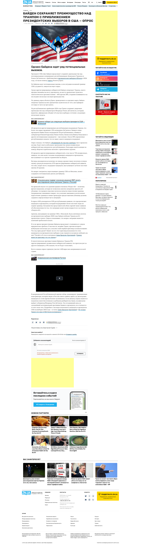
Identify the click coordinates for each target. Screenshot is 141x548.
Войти (100, 2)
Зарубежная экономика (52, 518)
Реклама (47, 500)
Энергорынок (25, 523)
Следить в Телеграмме (46, 404)
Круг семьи (97, 521)
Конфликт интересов (51, 521)
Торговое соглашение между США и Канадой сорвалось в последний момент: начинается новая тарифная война (103, 152)
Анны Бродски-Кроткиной (65, 235)
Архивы (47, 495)
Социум (97, 516)
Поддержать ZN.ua (112, 2)
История (97, 518)
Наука (72, 516)
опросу (50, 80)
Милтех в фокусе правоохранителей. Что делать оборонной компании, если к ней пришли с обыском (103, 208)
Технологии (73, 518)
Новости (47, 2)
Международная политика (28, 518)
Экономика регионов (27, 528)
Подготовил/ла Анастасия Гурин (43, 328)
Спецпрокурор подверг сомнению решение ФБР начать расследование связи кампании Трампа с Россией (59, 181)
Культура (72, 525)
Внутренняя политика (27, 516)
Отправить (80, 353)
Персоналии (49, 525)
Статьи (54, 2)
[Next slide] (117, 6)
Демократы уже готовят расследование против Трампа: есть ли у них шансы (103, 143)
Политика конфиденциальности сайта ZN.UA (108, 542)
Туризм (96, 523)
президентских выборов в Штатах (70, 78)
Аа (104, 2)
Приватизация (25, 525)
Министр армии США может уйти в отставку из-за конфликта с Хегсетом (103, 161)
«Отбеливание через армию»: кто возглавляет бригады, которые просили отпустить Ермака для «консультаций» (104, 197)
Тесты (84, 2)
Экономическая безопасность (53, 523)
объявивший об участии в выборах (63, 143)
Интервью (70, 2)
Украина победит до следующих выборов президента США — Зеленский (61, 123)
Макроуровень (25, 521)
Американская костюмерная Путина (52, 258)
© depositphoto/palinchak (37, 63)
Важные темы (28, 6)
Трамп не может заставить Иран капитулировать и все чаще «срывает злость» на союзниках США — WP (104, 171)
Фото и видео (62, 2)
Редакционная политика (51, 502)
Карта (46, 504)
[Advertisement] (52, 372)
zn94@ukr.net (63, 504)
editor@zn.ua (68, 508)
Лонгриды (78, 2)
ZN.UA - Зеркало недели (106, 112)
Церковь (72, 523)
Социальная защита (51, 516)
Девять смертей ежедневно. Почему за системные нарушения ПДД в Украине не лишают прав (104, 187)
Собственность (98, 525)
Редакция (47, 497)
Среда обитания (74, 521)
